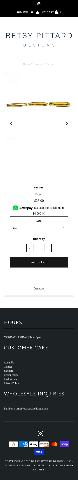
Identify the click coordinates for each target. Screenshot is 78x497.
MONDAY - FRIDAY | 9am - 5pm (22, 337)
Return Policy (11, 374)
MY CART (51, 12)
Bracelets (38, 64)
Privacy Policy (11, 383)
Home (26, 64)
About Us (9, 362)
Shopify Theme (15, 465)
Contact (8, 366)
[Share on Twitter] (38, 280)
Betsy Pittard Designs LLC (51, 461)
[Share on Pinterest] (45, 280)
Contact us (39, 288)
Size (38, 220)
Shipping (8, 370)
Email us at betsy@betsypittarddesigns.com (26, 408)
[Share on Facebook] (31, 280)
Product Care (10, 379)
